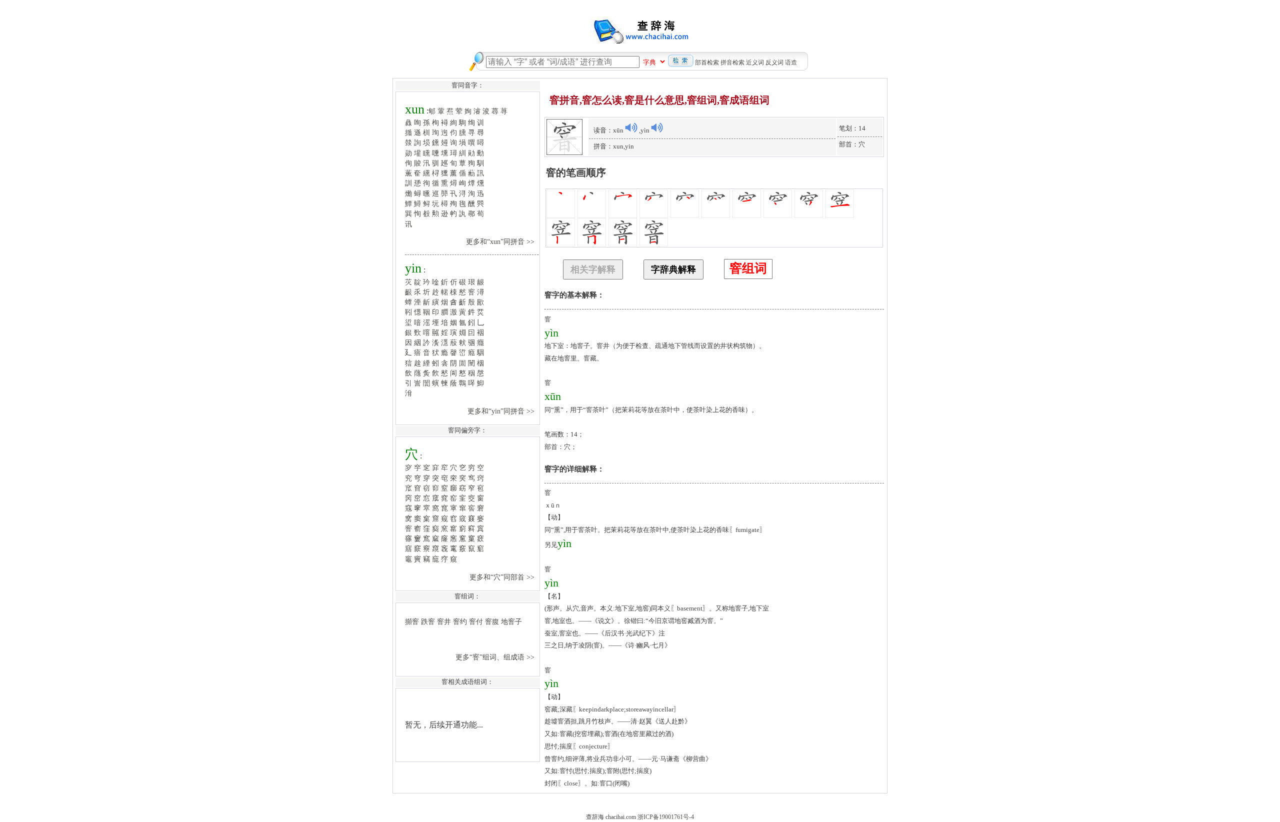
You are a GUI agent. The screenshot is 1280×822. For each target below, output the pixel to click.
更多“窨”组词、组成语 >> (496, 657)
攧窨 (412, 622)
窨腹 (492, 622)
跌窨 (428, 622)
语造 (791, 62)
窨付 (476, 622)
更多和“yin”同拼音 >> (502, 411)
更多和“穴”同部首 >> (503, 577)
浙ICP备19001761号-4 (666, 817)
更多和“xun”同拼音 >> (501, 242)
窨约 (460, 622)
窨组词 (748, 268)
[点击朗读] (631, 127)
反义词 (775, 62)
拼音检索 (732, 62)
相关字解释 (593, 269)
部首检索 (707, 62)
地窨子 (511, 622)
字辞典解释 (673, 269)
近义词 (755, 62)
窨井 (444, 622)
